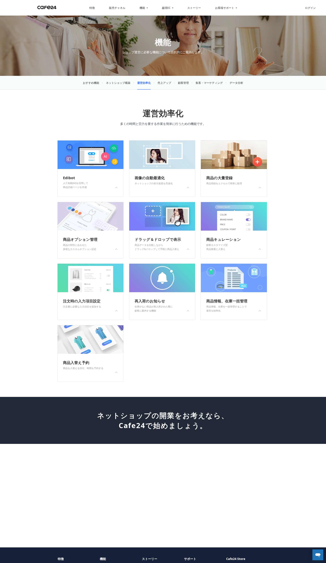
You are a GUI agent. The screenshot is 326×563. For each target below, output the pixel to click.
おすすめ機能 (91, 83)
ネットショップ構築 (118, 83)
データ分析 (236, 83)
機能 (142, 8)
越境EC (166, 8)
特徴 (92, 8)
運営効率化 (144, 83)
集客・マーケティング (209, 83)
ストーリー (194, 8)
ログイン (310, 8)
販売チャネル (117, 8)
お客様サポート (224, 8)
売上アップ (164, 83)
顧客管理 (183, 83)
